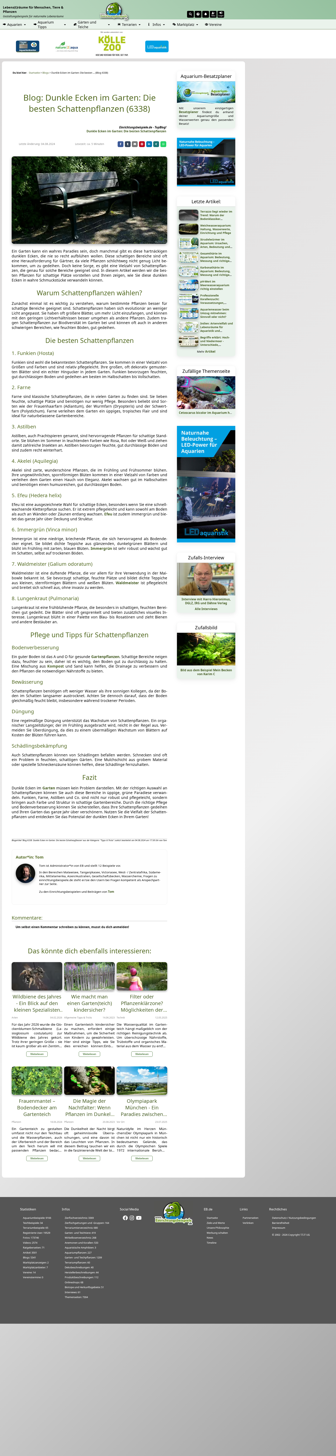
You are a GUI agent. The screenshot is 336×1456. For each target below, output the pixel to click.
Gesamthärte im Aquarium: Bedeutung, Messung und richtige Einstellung (215, 259)
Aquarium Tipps (46, 24)
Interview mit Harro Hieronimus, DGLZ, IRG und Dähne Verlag (206, 601)
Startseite (34, 72)
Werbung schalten (217, 1233)
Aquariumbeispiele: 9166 (37, 1218)
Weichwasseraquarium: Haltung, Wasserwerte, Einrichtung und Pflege (215, 229)
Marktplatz (185, 24)
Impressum (278, 1227)
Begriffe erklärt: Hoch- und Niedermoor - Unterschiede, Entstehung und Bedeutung (215, 345)
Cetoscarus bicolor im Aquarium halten (208, 413)
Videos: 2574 (30, 1242)
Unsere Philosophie (218, 1227)
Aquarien (14, 24)
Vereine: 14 (29, 1272)
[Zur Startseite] (173, 1224)
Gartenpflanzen (105, 656)
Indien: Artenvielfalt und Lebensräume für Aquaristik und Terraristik (216, 329)
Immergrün (101, 548)
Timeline (211, 1242)
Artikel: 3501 (30, 1252)
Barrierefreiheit (280, 1223)
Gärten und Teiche (87, 24)
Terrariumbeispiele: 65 (35, 1227)
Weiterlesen (37, 1054)
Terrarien (129, 24)
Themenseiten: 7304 (76, 1297)
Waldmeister (127, 582)
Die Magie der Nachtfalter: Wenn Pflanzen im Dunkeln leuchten (89, 1111)
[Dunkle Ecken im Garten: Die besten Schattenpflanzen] (89, 242)
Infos (157, 24)
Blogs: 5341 (29, 1257)
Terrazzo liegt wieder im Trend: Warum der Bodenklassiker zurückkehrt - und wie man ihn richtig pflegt (216, 219)
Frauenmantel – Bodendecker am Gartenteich (37, 1107)
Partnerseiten (250, 1218)
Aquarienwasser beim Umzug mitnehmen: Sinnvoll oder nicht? (214, 313)
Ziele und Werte (216, 1223)
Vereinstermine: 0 (33, 1277)
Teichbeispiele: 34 (33, 1223)
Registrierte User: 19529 (36, 1233)
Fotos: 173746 (31, 1237)
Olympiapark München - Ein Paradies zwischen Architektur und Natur (142, 1114)
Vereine (215, 24)
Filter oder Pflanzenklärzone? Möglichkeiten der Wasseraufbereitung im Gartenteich (141, 1009)
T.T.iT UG (305, 1234)
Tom (111, 892)
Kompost (55, 666)
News (210, 1237)
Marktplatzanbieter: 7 (35, 1267)
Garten (48, 788)
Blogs (45, 72)
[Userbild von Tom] (26, 882)
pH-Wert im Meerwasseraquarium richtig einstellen (214, 285)
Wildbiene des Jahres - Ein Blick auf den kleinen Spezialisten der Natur (37, 1006)
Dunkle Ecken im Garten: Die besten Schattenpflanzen (126, 131)
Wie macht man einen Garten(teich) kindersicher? (89, 1003)
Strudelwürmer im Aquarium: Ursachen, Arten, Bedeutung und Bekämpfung (215, 245)
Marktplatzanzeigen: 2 (36, 1262)
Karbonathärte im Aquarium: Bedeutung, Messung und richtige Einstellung (215, 273)
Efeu (108, 514)
